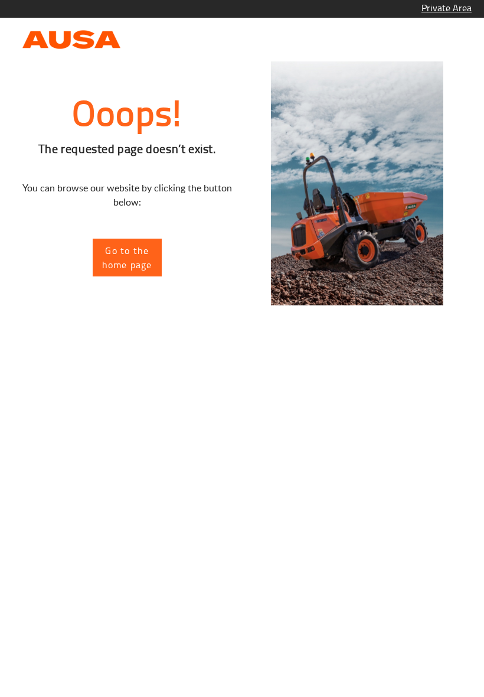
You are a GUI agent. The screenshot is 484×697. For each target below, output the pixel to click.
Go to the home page (127, 257)
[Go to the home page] (71, 38)
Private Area (446, 7)
